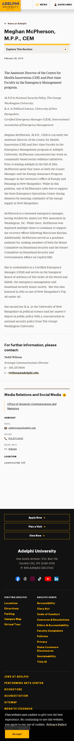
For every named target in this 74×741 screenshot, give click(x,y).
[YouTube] (48, 578)
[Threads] (25, 579)
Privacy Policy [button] (56, 724)
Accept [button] (17, 734)
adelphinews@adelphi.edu (22, 428)
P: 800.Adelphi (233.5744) (37, 567)
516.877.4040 (15, 438)
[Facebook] (17, 578)
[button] (41, 4)
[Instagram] (32, 579)
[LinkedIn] (56, 579)
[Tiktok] (40, 579)
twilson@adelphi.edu (24, 373)
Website (12, 449)
